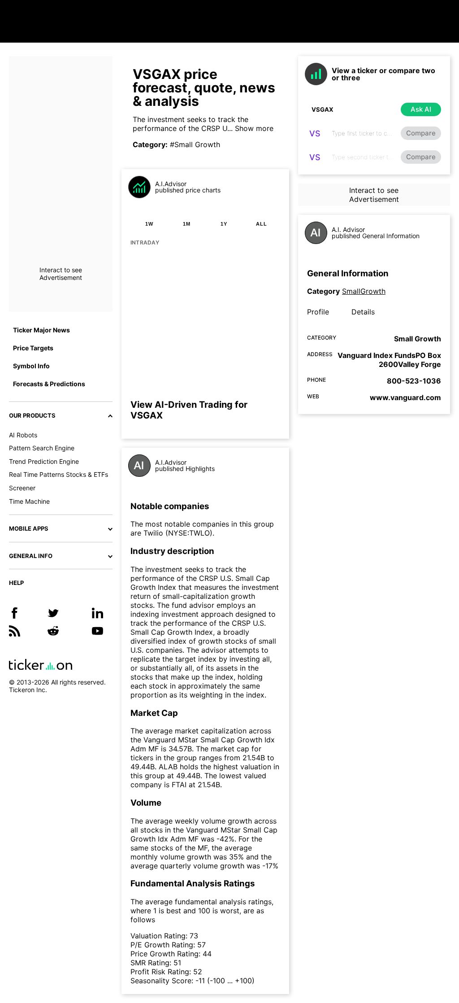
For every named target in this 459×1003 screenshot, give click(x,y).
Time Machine (29, 501)
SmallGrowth (363, 291)
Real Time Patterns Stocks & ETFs (58, 474)
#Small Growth (195, 144)
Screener (22, 488)
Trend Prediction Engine (44, 461)
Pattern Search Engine (41, 448)
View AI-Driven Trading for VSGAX (188, 410)
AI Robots (23, 435)
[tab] (149, 224)
